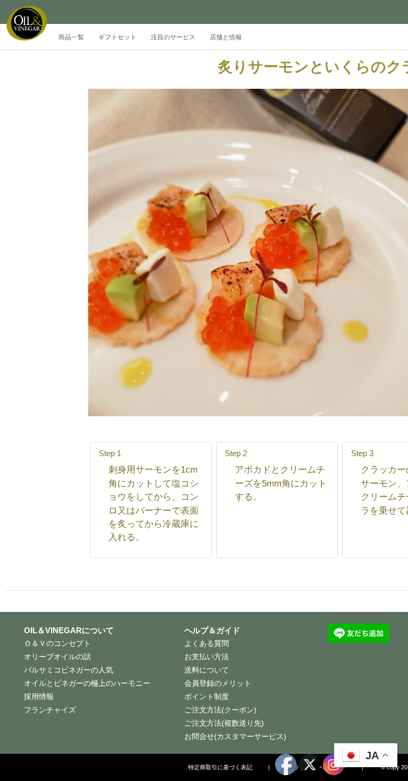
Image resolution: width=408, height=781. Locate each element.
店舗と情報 (226, 37)
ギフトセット (117, 37)
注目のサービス (173, 37)
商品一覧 (71, 37)
